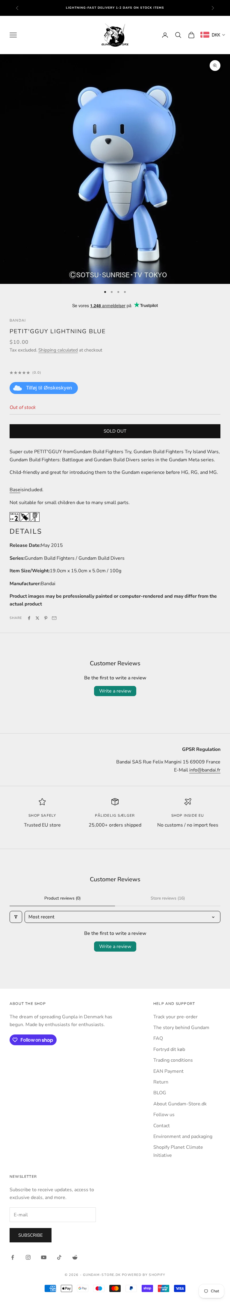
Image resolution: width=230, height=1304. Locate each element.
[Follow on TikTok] (59, 1257)
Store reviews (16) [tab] (168, 898)
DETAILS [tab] (26, 531)
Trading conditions (173, 1060)
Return (160, 1082)
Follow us (164, 1114)
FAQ (158, 1038)
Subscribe (30, 1235)
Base (15, 489)
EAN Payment (168, 1071)
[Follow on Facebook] (13, 1257)
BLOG (159, 1093)
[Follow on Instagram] (28, 1257)
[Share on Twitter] (37, 618)
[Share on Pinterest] (45, 618)
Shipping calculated (58, 350)
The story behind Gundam (181, 1027)
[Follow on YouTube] (44, 1257)
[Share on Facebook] (29, 618)
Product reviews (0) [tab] (62, 898)
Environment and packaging (182, 1136)
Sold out (115, 431)
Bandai (18, 320)
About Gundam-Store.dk (180, 1104)
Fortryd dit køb (169, 1049)
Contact (161, 1125)
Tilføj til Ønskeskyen (49, 388)
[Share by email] (54, 618)
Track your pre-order (175, 1017)
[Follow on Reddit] (75, 1257)
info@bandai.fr (204, 770)
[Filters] (16, 917)
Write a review (115, 691)
